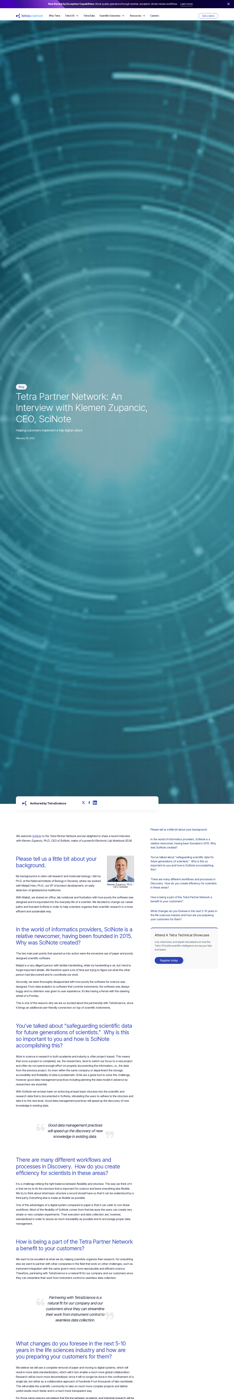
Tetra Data (89, 15)
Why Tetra (54, 15)
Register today (169, 960)
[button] (71, 16)
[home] (29, 16)
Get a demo (208, 15)
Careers (154, 15)
